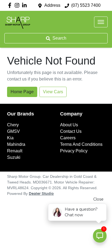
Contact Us (71, 131)
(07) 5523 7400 (86, 5)
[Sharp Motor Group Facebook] (10, 5)
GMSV (13, 131)
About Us (69, 125)
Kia (10, 138)
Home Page (22, 91)
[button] (101, 22)
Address (52, 5)
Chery (13, 125)
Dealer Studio (41, 194)
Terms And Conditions (81, 144)
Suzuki (13, 157)
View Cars (53, 91)
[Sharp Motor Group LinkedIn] (25, 5)
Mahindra (16, 144)
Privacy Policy (74, 151)
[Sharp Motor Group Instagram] (18, 5)
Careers (68, 138)
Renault (14, 151)
